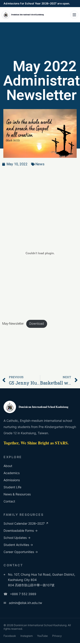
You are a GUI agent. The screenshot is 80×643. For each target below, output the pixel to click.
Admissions (12, 480)
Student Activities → (18, 545)
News (39, 164)
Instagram (26, 635)
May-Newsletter (13, 324)
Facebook (10, 635)
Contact (9, 501)
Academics (12, 473)
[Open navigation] (74, 15)
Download (36, 324)
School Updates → (17, 537)
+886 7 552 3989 (20, 594)
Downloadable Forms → (21, 530)
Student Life (12, 487)
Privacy (57, 635)
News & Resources (17, 494)
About (8, 466)
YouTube (42, 635)
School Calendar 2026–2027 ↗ (26, 523)
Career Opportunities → (21, 552)
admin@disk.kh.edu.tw (23, 603)
